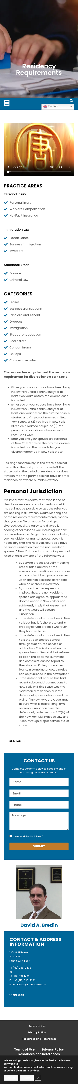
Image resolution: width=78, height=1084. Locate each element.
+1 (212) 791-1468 (19, 976)
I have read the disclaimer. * (28, 836)
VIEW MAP (16, 995)
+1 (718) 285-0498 (20, 968)
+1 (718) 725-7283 (25, 980)
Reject (27, 1077)
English (52, 106)
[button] (6, 103)
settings (34, 1070)
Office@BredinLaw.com (31, 984)
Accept (11, 1077)
